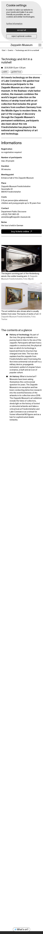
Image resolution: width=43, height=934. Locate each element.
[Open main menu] (40, 45)
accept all (21, 30)
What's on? (22, 929)
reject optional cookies (21, 36)
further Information (14, 24)
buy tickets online (20, 231)
